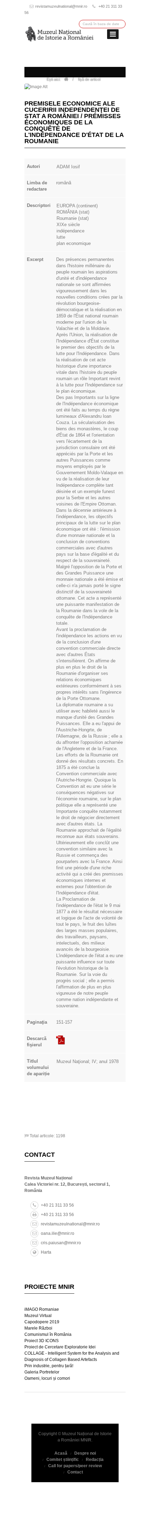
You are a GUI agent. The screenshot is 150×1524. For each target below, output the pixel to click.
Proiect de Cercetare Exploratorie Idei (60, 1347)
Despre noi (85, 1453)
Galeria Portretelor (41, 1372)
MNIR (86, 1440)
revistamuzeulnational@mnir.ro (61, 6)
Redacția (95, 1459)
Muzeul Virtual (38, 1315)
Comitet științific (62, 1459)
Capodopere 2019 (41, 1321)
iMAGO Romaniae (41, 1309)
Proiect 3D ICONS (41, 1340)
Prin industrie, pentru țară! (48, 1365)
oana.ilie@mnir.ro (57, 1233)
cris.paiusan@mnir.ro (61, 1242)
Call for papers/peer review (75, 1465)
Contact (75, 1472)
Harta (46, 1252)
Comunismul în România (48, 1334)
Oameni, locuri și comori (47, 1378)
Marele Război (38, 1328)
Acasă (60, 1453)
